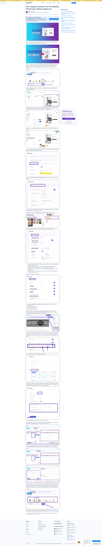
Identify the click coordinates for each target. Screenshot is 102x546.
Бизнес (36, 14)
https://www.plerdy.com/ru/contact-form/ (32, 514)
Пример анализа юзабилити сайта (71, 528)
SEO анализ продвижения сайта (71, 530)
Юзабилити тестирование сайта (71, 525)
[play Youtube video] (42, 54)
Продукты (43, 2)
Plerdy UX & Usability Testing (59, 529)
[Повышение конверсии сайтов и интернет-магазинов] (28, 3)
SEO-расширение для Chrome (59, 531)
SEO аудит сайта (69, 535)
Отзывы (27, 526)
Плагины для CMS (41, 529)
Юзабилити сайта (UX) (50, 14)
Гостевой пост (40, 528)
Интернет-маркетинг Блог (40, 14)
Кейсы (45, 14)
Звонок (58, 2)
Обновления (28, 529)
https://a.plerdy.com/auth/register (54, 511)
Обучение (54, 2)
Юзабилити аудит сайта (70, 523)
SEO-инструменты (31, 14)
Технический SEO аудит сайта (70, 537)
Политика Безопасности (58, 543)
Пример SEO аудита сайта (71, 539)
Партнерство (40, 523)
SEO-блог (27, 14)
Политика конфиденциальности (49, 543)
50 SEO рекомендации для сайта (71, 533)
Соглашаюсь (96, 541)
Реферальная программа (42, 526)
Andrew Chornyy (30, 11)
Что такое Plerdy (68, 121)
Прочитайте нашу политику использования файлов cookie (97, 543)
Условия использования (39, 543)
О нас (27, 523)
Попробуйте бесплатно (68, 118)
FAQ (26, 531)
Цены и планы (49, 2)
